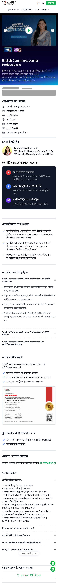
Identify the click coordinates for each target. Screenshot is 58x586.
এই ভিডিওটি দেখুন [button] (48, 463)
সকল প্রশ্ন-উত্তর (27, 553)
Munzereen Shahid (24, 148)
